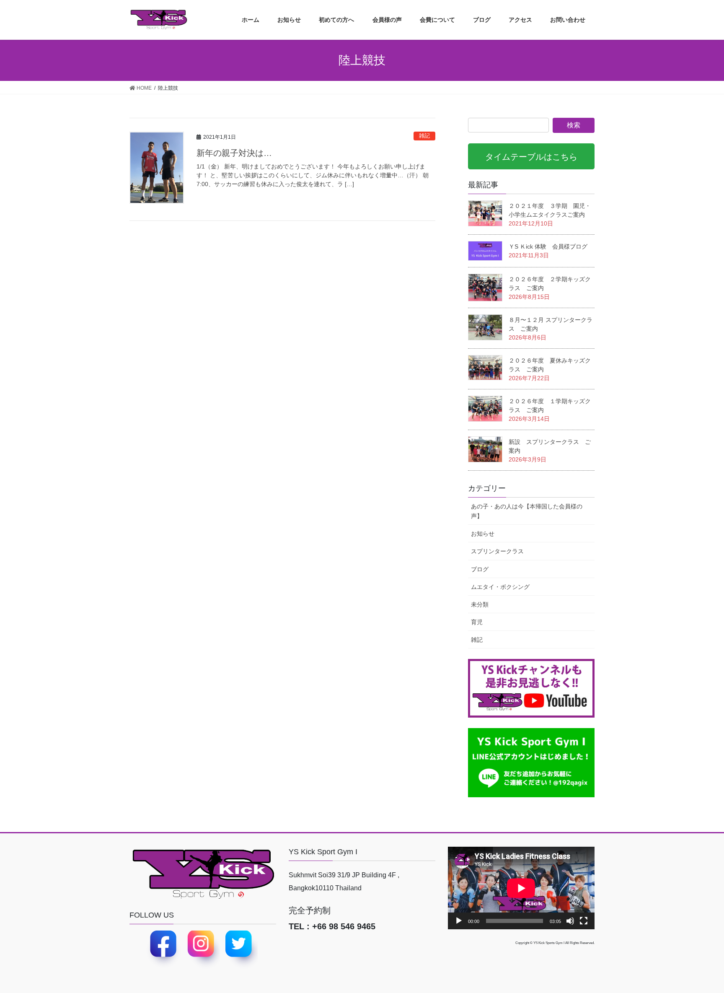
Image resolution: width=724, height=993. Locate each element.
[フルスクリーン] (583, 921)
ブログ (480, 569)
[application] (521, 888)
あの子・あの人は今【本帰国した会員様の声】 (526, 511)
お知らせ (482, 533)
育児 (477, 622)
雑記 (424, 135)
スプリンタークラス (497, 551)
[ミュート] (570, 921)
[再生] (459, 921)
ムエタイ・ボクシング (500, 586)
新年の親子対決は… (234, 153)
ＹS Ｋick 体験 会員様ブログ (548, 246)
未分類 (480, 604)
